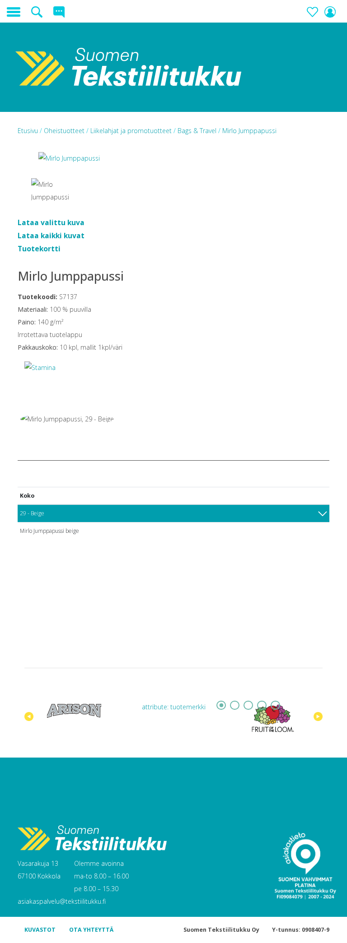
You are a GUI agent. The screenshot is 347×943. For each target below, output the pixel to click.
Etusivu (29, 130)
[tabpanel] (74, 711)
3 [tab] (248, 705)
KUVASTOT (40, 930)
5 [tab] (275, 705)
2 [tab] (234, 705)
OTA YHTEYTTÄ (91, 930)
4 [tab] (261, 705)
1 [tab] (220, 705)
